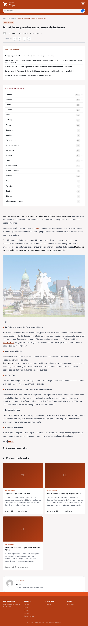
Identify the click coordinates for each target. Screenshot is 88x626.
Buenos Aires (12, 19)
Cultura (9, 176)
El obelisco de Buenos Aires (17, 494)
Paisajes (9, 186)
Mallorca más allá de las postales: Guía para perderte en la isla (28, 75)
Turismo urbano (12, 171)
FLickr (11, 441)
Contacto (48, 605)
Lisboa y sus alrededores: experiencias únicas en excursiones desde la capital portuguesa (38, 67)
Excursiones (11, 140)
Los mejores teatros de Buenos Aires (64, 494)
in (14, 38)
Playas (8, 125)
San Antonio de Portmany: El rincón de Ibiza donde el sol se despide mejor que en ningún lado (39, 71)
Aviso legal (70, 605)
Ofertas (9, 196)
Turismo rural (11, 166)
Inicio (4, 19)
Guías (8, 115)
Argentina (10, 150)
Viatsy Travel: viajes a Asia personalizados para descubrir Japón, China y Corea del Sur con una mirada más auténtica (43, 61)
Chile (8, 160)
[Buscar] (83, 11)
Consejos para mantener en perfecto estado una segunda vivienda (29, 56)
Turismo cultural (12, 145)
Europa (9, 110)
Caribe (8, 105)
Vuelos (9, 135)
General (9, 95)
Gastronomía (11, 191)
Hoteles (9, 120)
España (9, 100)
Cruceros (9, 130)
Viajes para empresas (14, 201)
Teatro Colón (8, 342)
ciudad (37, 228)
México (9, 155)
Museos (9, 181)
